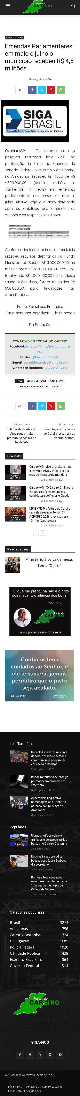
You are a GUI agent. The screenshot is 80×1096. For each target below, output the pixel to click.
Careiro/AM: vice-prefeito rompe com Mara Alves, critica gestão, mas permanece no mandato (50, 470)
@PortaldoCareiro (46, 357)
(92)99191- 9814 (56, 368)
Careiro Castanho (14, 37)
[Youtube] (60, 1055)
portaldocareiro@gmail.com (45, 362)
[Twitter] (42, 90)
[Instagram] (30, 1055)
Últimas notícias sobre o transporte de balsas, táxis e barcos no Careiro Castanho (49, 839)
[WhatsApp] (61, 90)
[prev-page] (36, 533)
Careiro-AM (56, 380)
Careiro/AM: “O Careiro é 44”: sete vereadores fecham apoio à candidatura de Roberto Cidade (51, 491)
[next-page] (42, 533)
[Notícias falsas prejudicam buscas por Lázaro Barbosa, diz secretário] (19, 861)
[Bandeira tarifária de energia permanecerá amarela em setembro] (19, 781)
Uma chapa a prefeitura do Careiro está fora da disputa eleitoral (59, 433)
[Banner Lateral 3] (40, 634)
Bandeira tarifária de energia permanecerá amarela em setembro (49, 781)
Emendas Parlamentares (34, 386)
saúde (55, 386)
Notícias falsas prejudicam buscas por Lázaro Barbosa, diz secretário (49, 860)
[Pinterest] (51, 90)
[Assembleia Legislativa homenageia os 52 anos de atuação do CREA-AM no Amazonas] (19, 802)
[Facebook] (32, 90)
